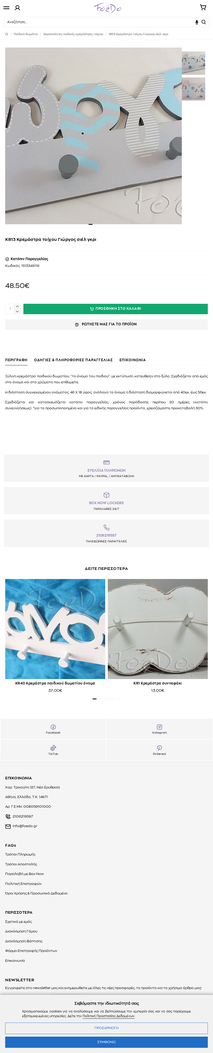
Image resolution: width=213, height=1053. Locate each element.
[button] (90, 224)
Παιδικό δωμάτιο (26, 34)
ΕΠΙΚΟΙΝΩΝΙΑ (132, 360)
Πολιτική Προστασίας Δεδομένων (109, 1016)
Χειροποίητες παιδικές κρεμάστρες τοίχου (73, 34)
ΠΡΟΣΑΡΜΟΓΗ (106, 1028)
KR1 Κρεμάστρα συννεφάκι (158, 683)
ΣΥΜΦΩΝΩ (106, 1042)
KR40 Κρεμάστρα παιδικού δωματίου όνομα (55, 683)
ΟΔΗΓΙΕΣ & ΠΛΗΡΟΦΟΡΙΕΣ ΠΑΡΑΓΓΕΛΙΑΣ (73, 360)
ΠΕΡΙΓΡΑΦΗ (16, 360)
